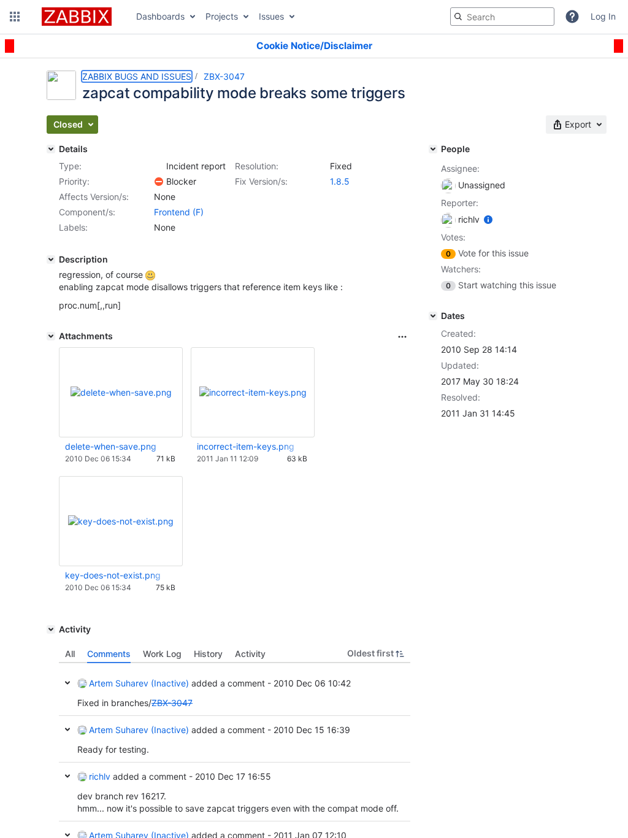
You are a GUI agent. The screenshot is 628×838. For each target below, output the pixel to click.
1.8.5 (340, 181)
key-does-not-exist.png (113, 575)
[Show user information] (488, 219)
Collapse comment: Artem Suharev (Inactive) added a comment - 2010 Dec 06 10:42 (67, 683)
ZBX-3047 (224, 76)
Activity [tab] (250, 653)
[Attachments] (51, 336)
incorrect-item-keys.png (245, 446)
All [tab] (70, 653)
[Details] (51, 149)
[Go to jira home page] (77, 16)
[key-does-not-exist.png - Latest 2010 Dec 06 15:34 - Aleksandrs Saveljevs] (121, 521)
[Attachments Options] (402, 336)
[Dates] (433, 316)
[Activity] (51, 629)
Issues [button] (271, 16)
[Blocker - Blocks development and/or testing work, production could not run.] (159, 181)
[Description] (51, 259)
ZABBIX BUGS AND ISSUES (136, 76)
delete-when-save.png (110, 446)
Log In (603, 16)
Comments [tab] (109, 653)
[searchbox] (502, 16)
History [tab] (208, 653)
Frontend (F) (179, 212)
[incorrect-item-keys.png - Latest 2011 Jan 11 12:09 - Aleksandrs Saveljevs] (253, 392)
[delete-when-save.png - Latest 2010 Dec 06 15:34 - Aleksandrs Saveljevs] (121, 392)
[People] (433, 149)
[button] (14, 16)
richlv (99, 776)
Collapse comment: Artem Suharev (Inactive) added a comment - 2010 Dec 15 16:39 (67, 729)
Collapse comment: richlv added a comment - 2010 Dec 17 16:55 (67, 776)
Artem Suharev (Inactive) (139, 683)
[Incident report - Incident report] (159, 166)
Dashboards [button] (160, 16)
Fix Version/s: (261, 181)
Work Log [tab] (162, 653)
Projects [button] (221, 16)
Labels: (73, 227)
